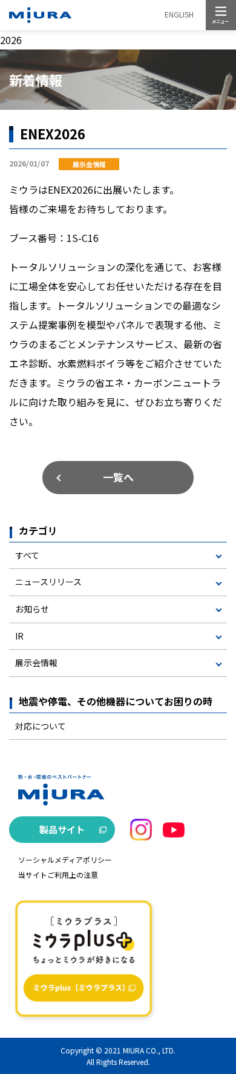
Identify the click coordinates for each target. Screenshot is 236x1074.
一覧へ (118, 477)
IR (19, 636)
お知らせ (32, 609)
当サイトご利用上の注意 (58, 874)
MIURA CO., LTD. (149, 1050)
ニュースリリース (48, 582)
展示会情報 (36, 662)
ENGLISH (179, 14)
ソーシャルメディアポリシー (65, 859)
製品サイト (62, 829)
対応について (40, 726)
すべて (27, 555)
